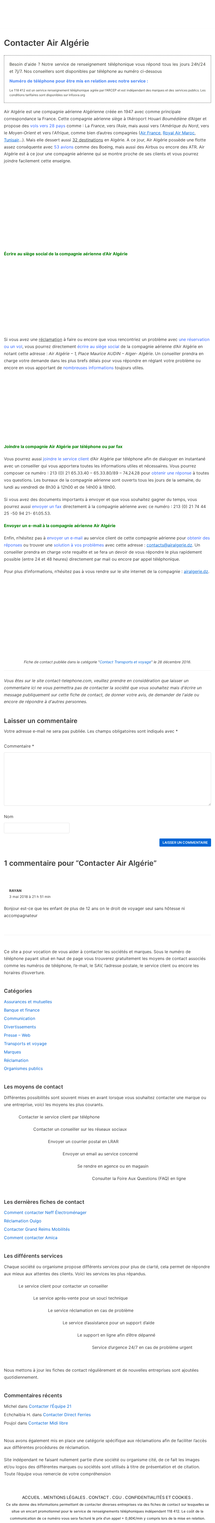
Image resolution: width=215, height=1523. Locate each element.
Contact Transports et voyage (125, 662)
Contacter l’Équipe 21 (50, 1406)
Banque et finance (22, 1010)
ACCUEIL (31, 1497)
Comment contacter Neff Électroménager (45, 1212)
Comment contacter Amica (30, 1237)
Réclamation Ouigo (22, 1220)
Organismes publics (23, 1068)
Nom (8, 816)
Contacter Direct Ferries (67, 1414)
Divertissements (20, 1026)
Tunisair (11, 139)
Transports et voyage (25, 1043)
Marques (12, 1052)
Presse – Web (17, 1035)
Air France (150, 132)
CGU (117, 1497)
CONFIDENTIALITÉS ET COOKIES (158, 1497)
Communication (19, 1018)
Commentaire (19, 746)
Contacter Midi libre (48, 1423)
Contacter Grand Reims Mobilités (37, 1229)
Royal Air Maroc (179, 132)
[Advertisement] (107, 299)
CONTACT (99, 1497)
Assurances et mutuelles (28, 1001)
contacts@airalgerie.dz (169, 545)
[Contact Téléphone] (43, 14)
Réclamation (16, 1060)
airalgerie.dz (196, 571)
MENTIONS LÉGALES (64, 1497)
